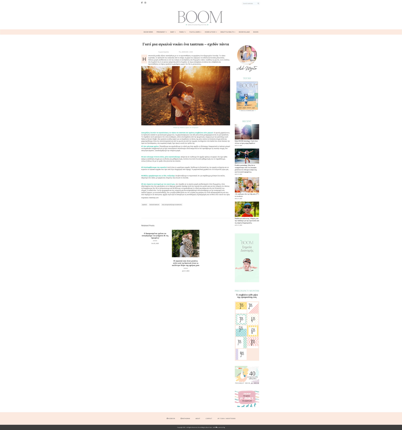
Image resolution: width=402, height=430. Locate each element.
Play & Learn (194, 32)
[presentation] (237, 96)
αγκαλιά (144, 204)
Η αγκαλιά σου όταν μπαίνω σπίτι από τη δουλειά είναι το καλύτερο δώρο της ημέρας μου (185, 263)
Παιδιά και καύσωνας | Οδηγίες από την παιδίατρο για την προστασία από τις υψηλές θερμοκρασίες (247, 221)
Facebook (171, 418)
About (197, 418)
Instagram (186, 418)
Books (255, 32)
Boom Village (244, 32)
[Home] (201, 18)
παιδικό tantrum (154, 204)
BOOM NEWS (148, 32)
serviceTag (222, 427)
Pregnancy (161, 32)
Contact (209, 418)
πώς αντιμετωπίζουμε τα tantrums (172, 204)
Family (182, 32)
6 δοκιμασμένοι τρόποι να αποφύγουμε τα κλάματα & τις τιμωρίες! (155, 235)
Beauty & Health (227, 32)
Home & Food (210, 32)
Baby (172, 32)
